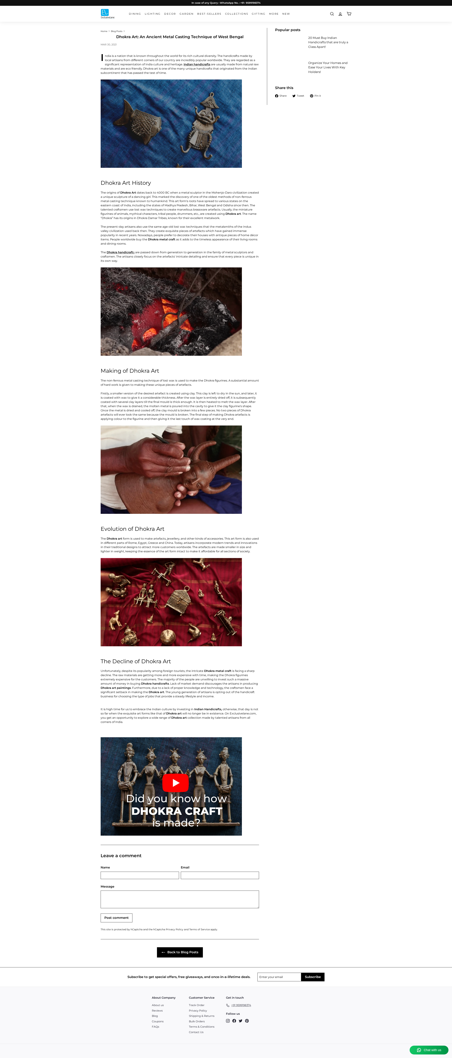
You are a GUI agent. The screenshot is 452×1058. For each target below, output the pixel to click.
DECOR (170, 13)
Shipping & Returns (201, 1016)
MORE (274, 13)
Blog (155, 1016)
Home (104, 31)
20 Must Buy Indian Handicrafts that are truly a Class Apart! (328, 42)
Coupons (157, 1021)
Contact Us (196, 1032)
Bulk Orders (197, 1021)
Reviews (157, 1010)
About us (158, 1005)
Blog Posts (116, 31)
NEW (286, 13)
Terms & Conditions (201, 1026)
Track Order (196, 1005)
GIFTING (259, 13)
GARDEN (187, 13)
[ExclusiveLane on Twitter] (240, 1021)
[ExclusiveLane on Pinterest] (247, 1021)
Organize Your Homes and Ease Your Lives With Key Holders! (328, 67)
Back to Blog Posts (182, 952)
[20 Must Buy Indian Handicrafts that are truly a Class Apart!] (290, 44)
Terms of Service (199, 929)
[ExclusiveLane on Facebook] (234, 1021)
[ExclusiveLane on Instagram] (228, 1021)
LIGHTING (153, 13)
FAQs (155, 1026)
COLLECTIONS (236, 13)
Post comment (116, 918)
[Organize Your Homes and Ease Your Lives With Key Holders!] (290, 69)
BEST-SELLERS (209, 13)
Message (107, 886)
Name (105, 867)
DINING (135, 13)
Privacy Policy (174, 929)
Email (185, 867)
